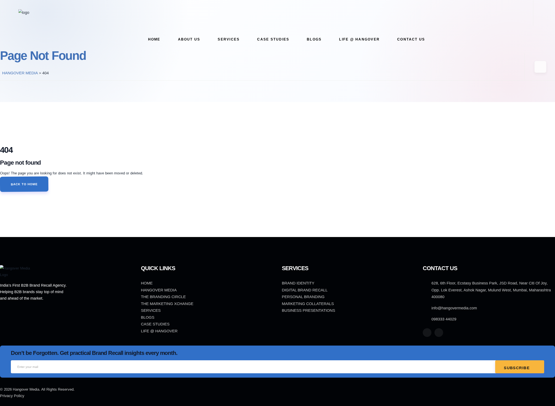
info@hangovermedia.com (454, 308)
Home (154, 39)
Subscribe (517, 368)
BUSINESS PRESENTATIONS (308, 310)
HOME (147, 283)
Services (229, 39)
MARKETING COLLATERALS (308, 304)
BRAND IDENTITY (298, 283)
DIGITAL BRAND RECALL (305, 290)
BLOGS (147, 317)
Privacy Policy (12, 396)
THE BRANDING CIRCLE (163, 297)
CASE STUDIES (155, 324)
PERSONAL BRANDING (303, 297)
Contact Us (411, 39)
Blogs (314, 39)
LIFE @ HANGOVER (359, 39)
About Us (189, 39)
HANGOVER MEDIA (159, 290)
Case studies (273, 39)
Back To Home (24, 184)
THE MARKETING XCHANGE (167, 304)
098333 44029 (443, 319)
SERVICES (151, 310)
